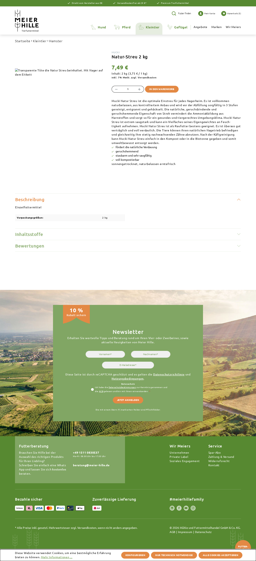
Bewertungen (29, 245)
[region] (60, 108)
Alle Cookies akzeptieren (220, 555)
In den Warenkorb (161, 89)
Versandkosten (87, 527)
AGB (101, 391)
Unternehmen (179, 452)
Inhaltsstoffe (29, 234)
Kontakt (214, 465)
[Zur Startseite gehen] (34, 21)
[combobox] (185, 13)
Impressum (185, 532)
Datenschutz (203, 532)
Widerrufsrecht (219, 461)
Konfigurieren (135, 555)
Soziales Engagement (185, 461)
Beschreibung (29, 199)
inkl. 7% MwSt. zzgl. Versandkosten (134, 77)
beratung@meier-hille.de (91, 465)
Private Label (179, 456)
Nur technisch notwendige (174, 555)
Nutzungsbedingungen (128, 378)
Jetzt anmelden (128, 400)
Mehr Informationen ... (56, 557)
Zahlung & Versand (221, 456)
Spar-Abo (214, 452)
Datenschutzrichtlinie (169, 374)
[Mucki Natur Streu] (60, 72)
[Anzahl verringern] (116, 89)
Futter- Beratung (242, 548)
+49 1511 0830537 (86, 452)
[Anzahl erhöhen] (139, 89)
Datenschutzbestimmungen (122, 387)
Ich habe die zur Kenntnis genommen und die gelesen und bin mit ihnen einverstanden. (131, 389)
